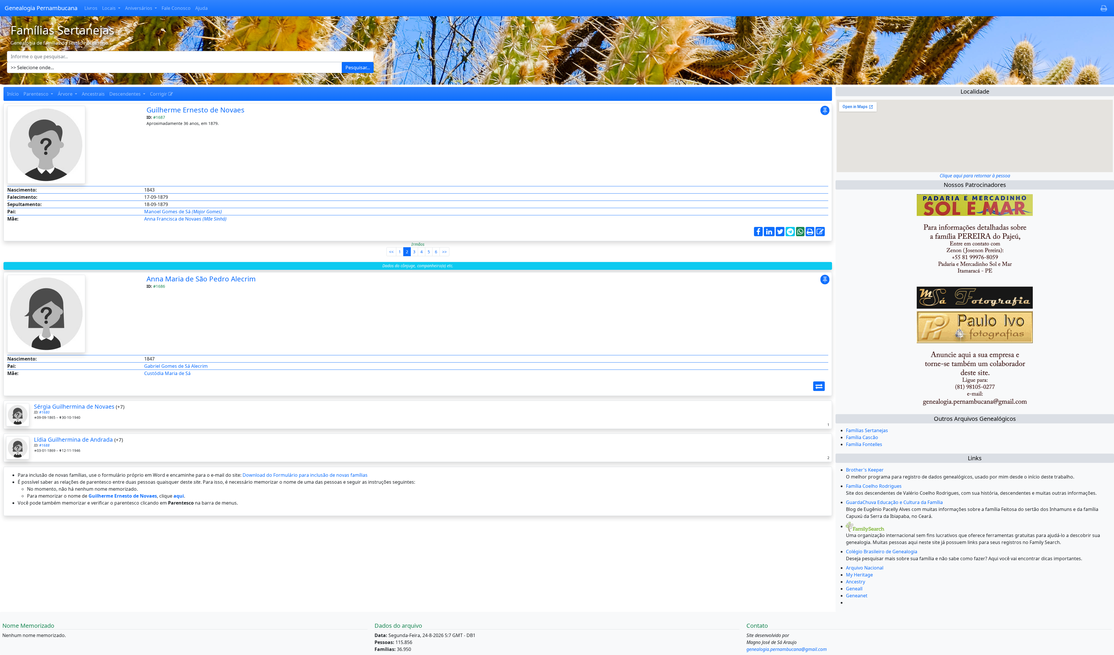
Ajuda (201, 8)
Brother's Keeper (865, 470)
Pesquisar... (358, 67)
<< (391, 251)
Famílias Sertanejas (867, 430)
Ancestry (855, 581)
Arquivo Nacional (864, 568)
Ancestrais (93, 94)
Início (13, 94)
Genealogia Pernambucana (41, 8)
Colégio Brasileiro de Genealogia (881, 551)
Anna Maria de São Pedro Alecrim (201, 278)
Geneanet (856, 595)
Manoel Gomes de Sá (183, 211)
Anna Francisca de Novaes (185, 219)
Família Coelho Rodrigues (874, 486)
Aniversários (139, 8)
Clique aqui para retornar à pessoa (975, 175)
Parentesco (36, 94)
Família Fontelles (864, 444)
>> (444, 251)
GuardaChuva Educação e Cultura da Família (894, 502)
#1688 (44, 445)
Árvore (66, 94)
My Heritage (859, 575)
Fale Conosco (176, 8)
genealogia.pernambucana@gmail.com (786, 649)
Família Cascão (862, 437)
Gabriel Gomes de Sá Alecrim (176, 366)
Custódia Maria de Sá (167, 373)
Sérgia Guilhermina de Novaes (74, 406)
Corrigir (159, 94)
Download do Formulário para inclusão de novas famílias (305, 475)
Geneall (854, 588)
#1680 (44, 412)
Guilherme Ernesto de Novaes (196, 109)
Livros (90, 8)
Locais (109, 8)
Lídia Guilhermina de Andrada (73, 439)
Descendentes (125, 94)
